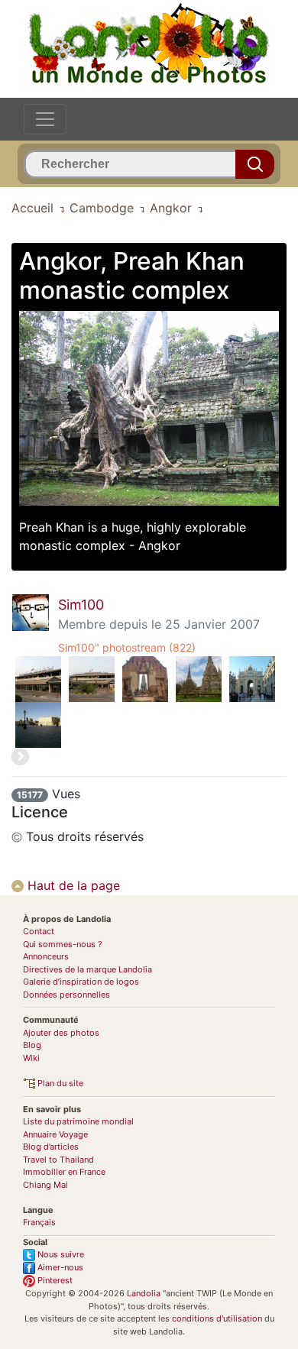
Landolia (143, 1293)
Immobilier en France (64, 1171)
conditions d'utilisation (217, 1318)
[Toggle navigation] (45, 119)
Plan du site (59, 1083)
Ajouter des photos (61, 1032)
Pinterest (54, 1280)
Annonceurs (46, 956)
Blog (32, 1045)
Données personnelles (66, 994)
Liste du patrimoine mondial (78, 1121)
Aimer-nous (59, 1267)
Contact (38, 931)
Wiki (31, 1058)
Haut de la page (72, 885)
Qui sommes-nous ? (62, 944)
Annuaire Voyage (55, 1134)
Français (39, 1222)
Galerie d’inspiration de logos (81, 981)
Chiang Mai (45, 1184)
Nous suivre (59, 1254)
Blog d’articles (51, 1146)
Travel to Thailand (58, 1159)
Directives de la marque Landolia (87, 969)
